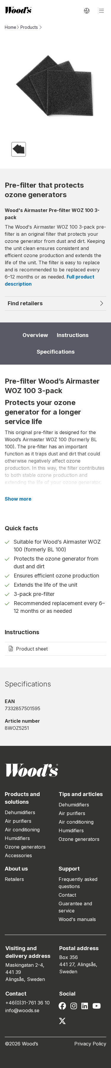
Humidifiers (17, 838)
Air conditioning (22, 830)
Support (69, 869)
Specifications (56, 352)
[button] (18, 149)
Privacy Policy (90, 1044)
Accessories (18, 855)
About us (16, 869)
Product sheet (32, 649)
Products (29, 27)
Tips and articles (81, 794)
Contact (67, 895)
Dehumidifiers (20, 812)
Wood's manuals (77, 919)
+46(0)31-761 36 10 (27, 1003)
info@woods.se (22, 1010)
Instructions (73, 335)
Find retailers (25, 303)
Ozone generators (25, 847)
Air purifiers (18, 821)
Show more (18, 499)
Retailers (14, 879)
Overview (35, 335)
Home (10, 27)
